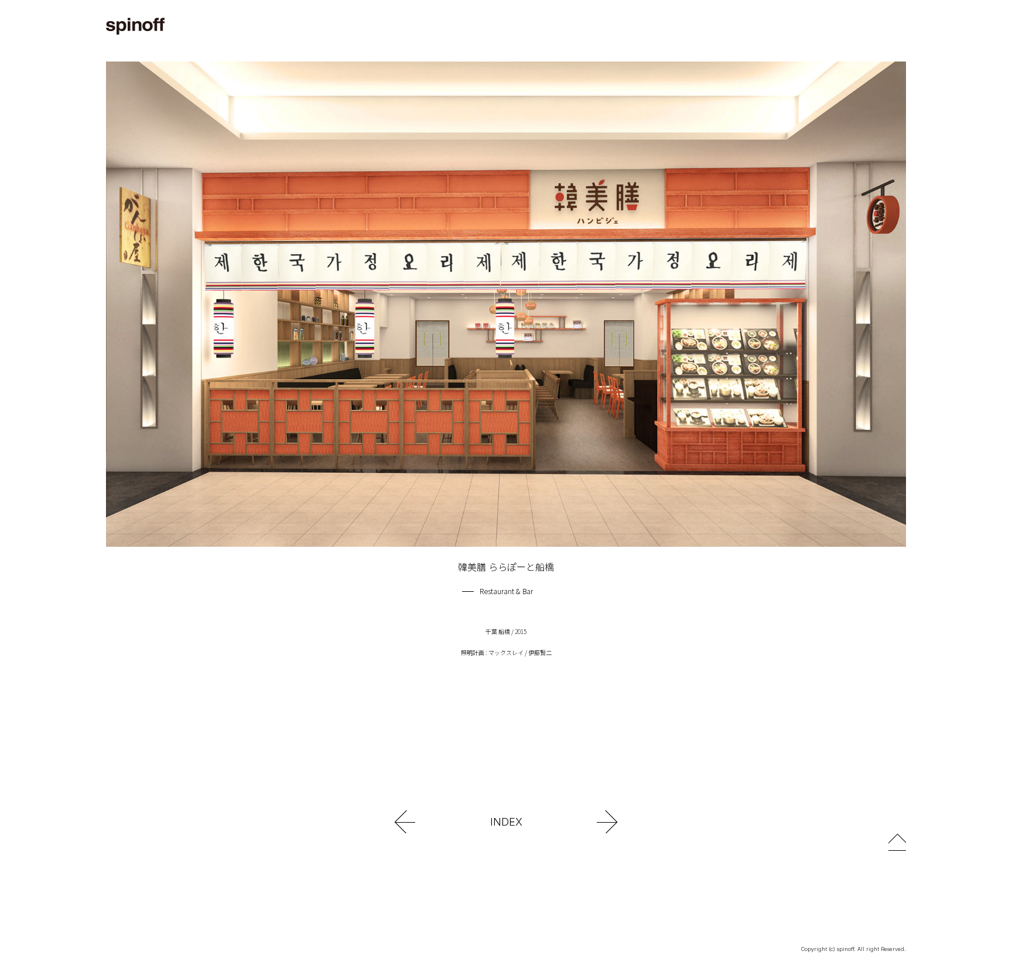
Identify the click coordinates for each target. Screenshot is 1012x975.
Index (506, 822)
